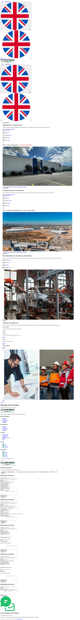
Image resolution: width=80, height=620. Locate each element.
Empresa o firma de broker (6, 513)
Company (4, 320)
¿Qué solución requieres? (4, 483)
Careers (4, 438)
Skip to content (3, 58)
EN (30, 57)
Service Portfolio (5, 434)
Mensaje (3, 494)
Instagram (6, 455)
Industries (4, 253)
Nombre (1, 477)
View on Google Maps (16, 252)
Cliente (3, 506)
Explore (8, 130)
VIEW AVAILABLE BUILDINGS (9, 129)
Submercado (4, 487)
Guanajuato (5, 421)
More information (23, 252)
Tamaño (1, 489)
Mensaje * (2, 594)
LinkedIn (5, 452)
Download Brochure (7, 252)
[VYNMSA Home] (7, 62)
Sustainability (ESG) (6, 437)
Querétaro (4, 422)
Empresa (1, 482)
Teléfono (1, 504)
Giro (2, 507)
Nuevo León (5, 418)
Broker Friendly (8, 1)
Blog (3, 400)
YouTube (5, 453)
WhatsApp (6, 445)
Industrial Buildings (6, 122)
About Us (4, 436)
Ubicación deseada (3, 509)
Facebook (6, 456)
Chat (5, 444)
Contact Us (2, 402)
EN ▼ (30, 29)
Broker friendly (5, 435)
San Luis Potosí (5, 420)
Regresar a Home (19, 619)
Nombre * (2, 586)
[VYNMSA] (7, 412)
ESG (3, 1)
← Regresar (3, 497)
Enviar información (4, 521)
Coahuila (4, 419)
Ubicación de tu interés (4, 531)
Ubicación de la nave (4, 485)
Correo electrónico (3, 478)
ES (1, 57)
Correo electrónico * (3, 589)
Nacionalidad (4, 508)
